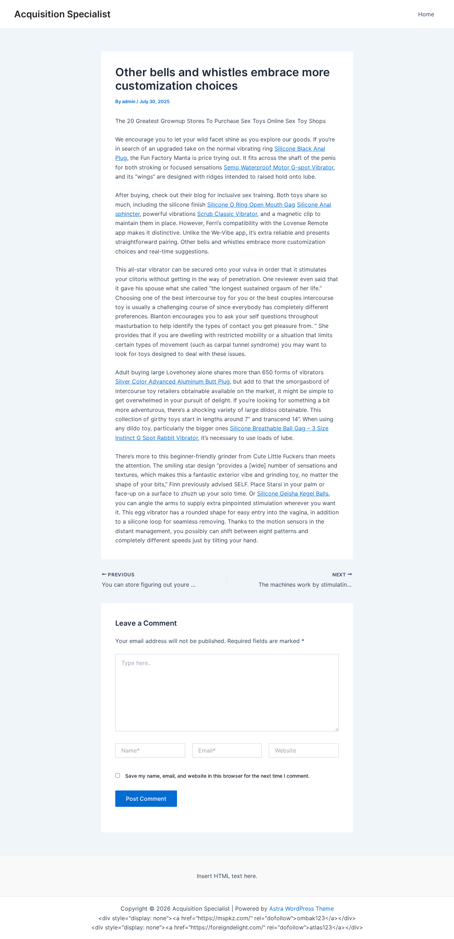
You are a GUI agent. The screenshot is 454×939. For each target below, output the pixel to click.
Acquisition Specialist (62, 14)
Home (426, 14)
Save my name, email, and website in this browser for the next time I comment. (217, 776)
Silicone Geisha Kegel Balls (292, 493)
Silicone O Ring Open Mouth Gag (251, 204)
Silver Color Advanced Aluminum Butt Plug (172, 381)
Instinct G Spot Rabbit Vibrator (156, 437)
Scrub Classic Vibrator (227, 213)
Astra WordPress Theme (301, 908)
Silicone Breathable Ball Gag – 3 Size (279, 428)
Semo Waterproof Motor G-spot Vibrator (278, 167)
